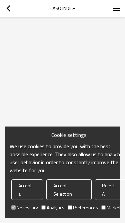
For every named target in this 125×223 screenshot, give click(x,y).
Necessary (27, 207)
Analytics (55, 207)
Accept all (25, 189)
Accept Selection (62, 189)
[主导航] (116, 8)
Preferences (85, 207)
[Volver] (8, 8)
